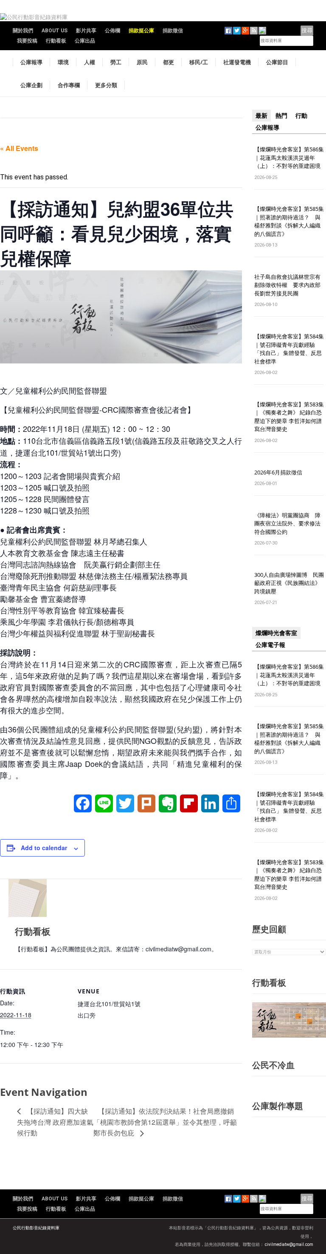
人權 (89, 62)
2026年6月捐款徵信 (278, 472)
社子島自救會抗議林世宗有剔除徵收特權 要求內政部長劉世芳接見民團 (287, 285)
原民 (142, 62)
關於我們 (23, 31)
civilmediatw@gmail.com (289, 1244)
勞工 (115, 62)
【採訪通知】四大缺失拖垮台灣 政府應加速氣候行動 (55, 1122)
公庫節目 (277, 62)
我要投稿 (27, 41)
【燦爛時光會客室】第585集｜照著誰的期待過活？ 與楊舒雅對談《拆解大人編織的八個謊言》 (289, 221)
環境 (63, 62)
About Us (54, 31)
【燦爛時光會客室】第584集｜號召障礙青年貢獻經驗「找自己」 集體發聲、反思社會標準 (289, 348)
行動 (301, 115)
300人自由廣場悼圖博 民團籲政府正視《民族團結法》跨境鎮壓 (289, 583)
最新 (261, 115)
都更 (168, 62)
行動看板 (56, 41)
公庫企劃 (31, 85)
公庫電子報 (270, 644)
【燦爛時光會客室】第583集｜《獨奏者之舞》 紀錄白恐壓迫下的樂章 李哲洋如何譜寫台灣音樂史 (289, 416)
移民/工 (198, 62)
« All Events (19, 148)
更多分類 (106, 85)
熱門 (281, 115)
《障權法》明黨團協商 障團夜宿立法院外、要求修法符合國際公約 (287, 523)
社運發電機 (237, 62)
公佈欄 (112, 31)
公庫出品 (85, 41)
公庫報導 (31, 62)
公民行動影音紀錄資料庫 (36, 1228)
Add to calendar (44, 847)
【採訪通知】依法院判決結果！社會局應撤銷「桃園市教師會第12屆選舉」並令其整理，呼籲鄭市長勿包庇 (165, 1122)
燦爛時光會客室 (276, 633)
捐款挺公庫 (141, 31)
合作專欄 (69, 85)
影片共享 (86, 31)
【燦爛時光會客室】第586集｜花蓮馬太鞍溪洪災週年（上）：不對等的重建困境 (289, 157)
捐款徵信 (173, 31)
